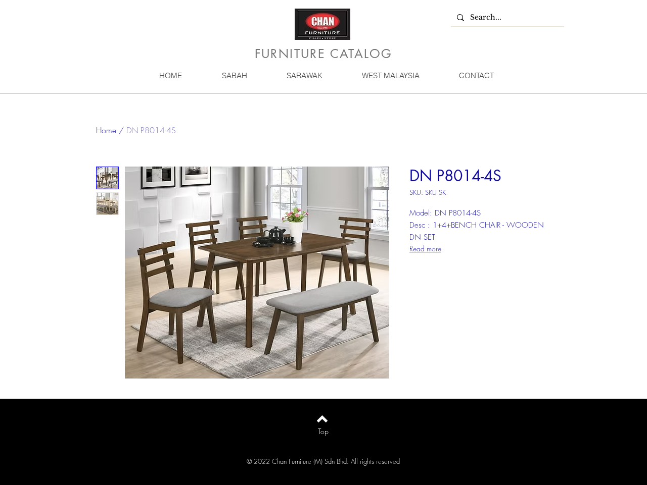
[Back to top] (322, 419)
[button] (234, 75)
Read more (425, 248)
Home (106, 130)
